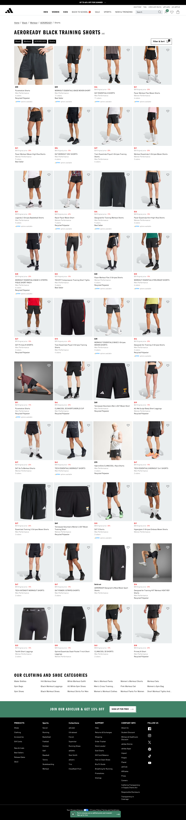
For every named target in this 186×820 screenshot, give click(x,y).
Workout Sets (153, 681)
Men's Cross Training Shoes (103, 686)
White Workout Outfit (76, 681)
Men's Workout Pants (103, 681)
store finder (137, 7)
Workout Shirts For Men (77, 692)
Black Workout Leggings (52, 686)
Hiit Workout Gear (48, 681)
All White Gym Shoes (76, 686)
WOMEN (55, 12)
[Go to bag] (178, 12)
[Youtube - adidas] (160, 763)
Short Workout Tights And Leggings (158, 692)
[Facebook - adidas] (160, 729)
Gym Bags (18, 686)
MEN (46, 12)
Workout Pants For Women (132, 692)
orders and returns (155, 7)
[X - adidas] (160, 742)
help (145, 7)
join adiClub (176, 7)
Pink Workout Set (128, 686)
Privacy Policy (95, 810)
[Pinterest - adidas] (160, 749)
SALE (97, 12)
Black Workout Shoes (50, 692)
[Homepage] (9, 11)
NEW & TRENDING (123, 12)
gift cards (166, 7)
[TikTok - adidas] (160, 756)
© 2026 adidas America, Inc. (93, 817)
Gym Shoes (19, 692)
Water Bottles (20, 681)
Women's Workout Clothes (105, 692)
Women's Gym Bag (155, 686)
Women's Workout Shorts (132, 681)
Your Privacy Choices (75, 810)
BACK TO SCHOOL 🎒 (81, 12)
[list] (82, 42)
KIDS (65, 12)
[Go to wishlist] (172, 12)
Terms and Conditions (110, 810)
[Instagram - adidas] (160, 736)
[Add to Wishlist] (49, 50)
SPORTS (107, 12)
